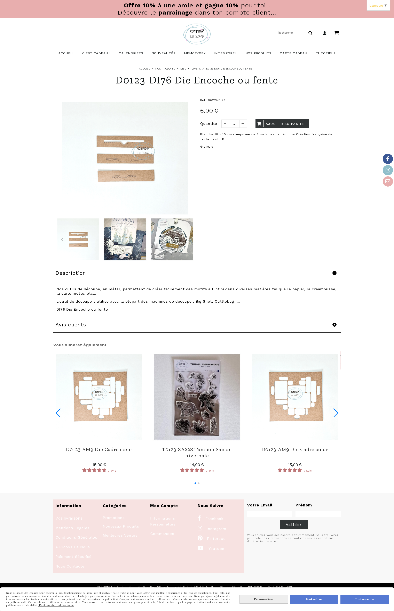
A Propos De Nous (72, 547)
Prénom (304, 505)
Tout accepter (364, 599)
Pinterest (211, 538)
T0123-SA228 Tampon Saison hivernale (197, 452)
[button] (188, 239)
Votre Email (260, 505)
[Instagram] (388, 170)
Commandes (162, 533)
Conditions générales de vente (148, 586)
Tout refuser (314, 599)
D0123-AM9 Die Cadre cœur (99, 449)
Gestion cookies (232, 586)
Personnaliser (263, 599)
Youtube (211, 548)
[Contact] (388, 181)
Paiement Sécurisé (73, 556)
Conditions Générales (76, 537)
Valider (294, 524)
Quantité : (210, 123)
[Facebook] (388, 159)
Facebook (210, 518)
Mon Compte (256, 586)
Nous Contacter (70, 566)
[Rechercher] (310, 32)
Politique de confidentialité (196, 586)
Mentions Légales (72, 528)
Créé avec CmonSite (282, 586)
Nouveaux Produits (121, 526)
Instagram (212, 529)
